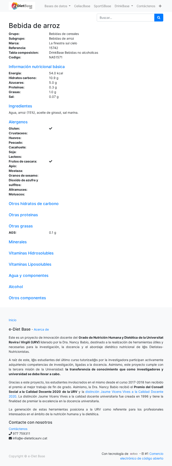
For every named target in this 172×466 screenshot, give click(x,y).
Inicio (12, 320)
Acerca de (41, 329)
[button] (160, 6)
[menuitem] (82, 6)
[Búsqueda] (158, 17)
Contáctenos (18, 429)
